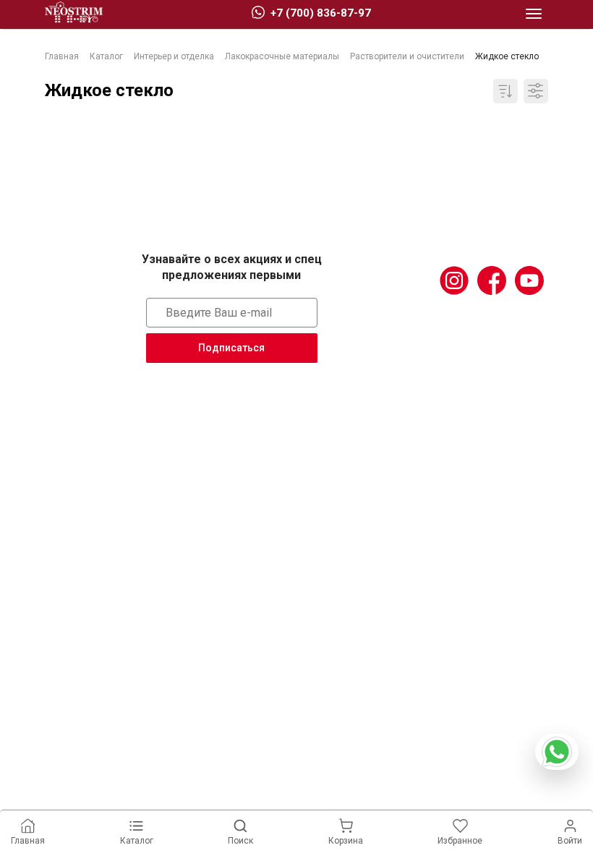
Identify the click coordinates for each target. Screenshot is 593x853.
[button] (533, 14)
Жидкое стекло (109, 90)
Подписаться (231, 347)
